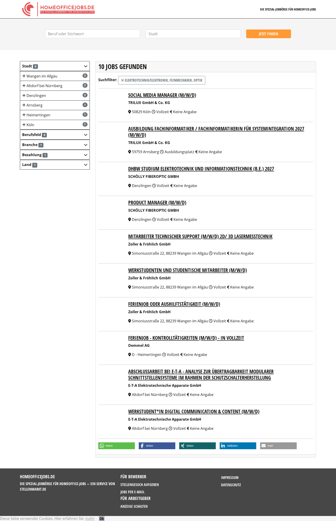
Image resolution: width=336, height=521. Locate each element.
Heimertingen (56, 115)
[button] (55, 66)
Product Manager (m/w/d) (157, 202)
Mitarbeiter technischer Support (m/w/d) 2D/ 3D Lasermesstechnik (200, 236)
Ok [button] (101, 518)
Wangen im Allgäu (56, 76)
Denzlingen (56, 95)
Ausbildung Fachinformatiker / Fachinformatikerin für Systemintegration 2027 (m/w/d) (216, 131)
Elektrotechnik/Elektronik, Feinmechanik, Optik (163, 80)
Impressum (230, 477)
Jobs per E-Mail (132, 491)
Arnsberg (56, 105)
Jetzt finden (268, 33)
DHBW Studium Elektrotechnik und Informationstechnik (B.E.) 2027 (201, 168)
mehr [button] (90, 518)
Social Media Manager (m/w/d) (162, 95)
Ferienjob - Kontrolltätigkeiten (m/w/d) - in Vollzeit (186, 337)
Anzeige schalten (134, 506)
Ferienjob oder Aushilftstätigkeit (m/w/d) (174, 303)
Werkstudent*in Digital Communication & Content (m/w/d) (193, 411)
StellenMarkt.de (33, 489)
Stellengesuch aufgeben (139, 484)
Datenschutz (231, 484)
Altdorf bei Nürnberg (56, 85)
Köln (56, 124)
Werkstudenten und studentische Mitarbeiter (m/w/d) (187, 270)
